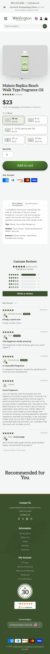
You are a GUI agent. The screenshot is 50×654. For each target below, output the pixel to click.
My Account (25, 533)
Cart (46, 18)
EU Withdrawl (25, 579)
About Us (25, 537)
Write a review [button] (25, 293)
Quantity (7, 149)
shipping (16, 107)
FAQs (25, 541)
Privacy (25, 562)
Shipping (25, 575)
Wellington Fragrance (23, 646)
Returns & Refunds (25, 571)
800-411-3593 (17, 2)
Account (41, 18)
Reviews (25, 549)
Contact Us (33, 2)
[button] (8, 94)
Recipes (25, 545)
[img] (8, 310)
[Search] (45, 26)
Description (17, 203)
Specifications (31, 203)
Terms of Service (25, 566)
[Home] (22, 18)
